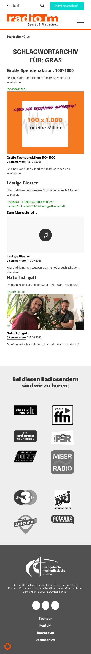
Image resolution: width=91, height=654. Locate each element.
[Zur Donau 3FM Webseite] (25, 497)
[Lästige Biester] (45, 235)
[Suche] (42, 6)
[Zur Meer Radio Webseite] (62, 462)
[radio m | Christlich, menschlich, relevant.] (38, 20)
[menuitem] (16, 6)
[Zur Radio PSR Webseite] (62, 437)
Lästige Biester (18, 256)
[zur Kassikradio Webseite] (25, 410)
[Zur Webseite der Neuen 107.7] (25, 456)
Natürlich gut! (17, 333)
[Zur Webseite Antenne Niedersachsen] (62, 519)
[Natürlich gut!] (45, 312)
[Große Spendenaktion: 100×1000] (45, 122)
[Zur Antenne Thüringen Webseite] (25, 436)
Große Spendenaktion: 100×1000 (31, 157)
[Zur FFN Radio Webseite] (62, 415)
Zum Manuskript (20, 213)
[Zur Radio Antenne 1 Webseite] (25, 524)
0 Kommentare (16, 162)
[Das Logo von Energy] (62, 499)
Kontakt (13, 6)
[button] (78, 20)
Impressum (45, 632)
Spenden (45, 618)
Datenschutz (45, 640)
